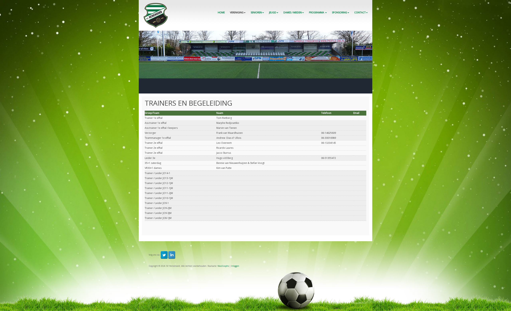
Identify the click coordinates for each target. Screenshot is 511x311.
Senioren (256, 12)
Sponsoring (339, 12)
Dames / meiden (292, 12)
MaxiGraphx (223, 266)
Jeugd (272, 12)
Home (221, 12)
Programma (317, 12)
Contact (360, 12)
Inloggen (235, 266)
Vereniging (237, 12)
